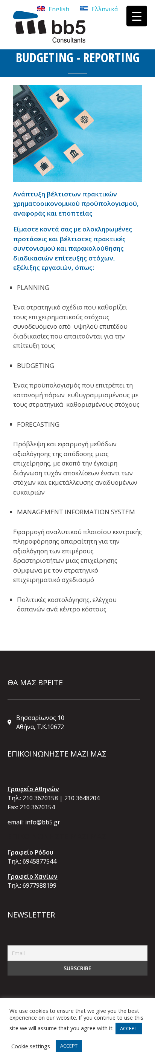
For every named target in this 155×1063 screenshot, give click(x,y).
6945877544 (39, 861)
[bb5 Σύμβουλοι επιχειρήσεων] (49, 27)
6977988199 (39, 885)
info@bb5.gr (42, 822)
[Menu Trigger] (136, 16)
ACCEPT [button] (128, 1028)
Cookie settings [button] (30, 1046)
